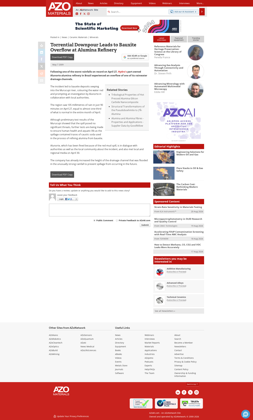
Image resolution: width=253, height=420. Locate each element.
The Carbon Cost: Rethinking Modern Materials (187, 187)
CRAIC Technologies (168, 225)
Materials (149, 346)
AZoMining (54, 354)
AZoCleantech (55, 342)
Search (177, 338)
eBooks (118, 354)
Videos (118, 358)
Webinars (149, 335)
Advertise (179, 354)
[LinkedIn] (41, 52)
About (177, 335)
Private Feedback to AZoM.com (134, 220)
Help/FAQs (150, 369)
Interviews (150, 338)
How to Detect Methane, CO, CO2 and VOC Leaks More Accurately (177, 246)
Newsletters (180, 346)
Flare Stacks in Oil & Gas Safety (189, 169)
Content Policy (181, 369)
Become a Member (183, 342)
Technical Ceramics (176, 297)
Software (119, 373)
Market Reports (152, 342)
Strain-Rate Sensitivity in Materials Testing (178, 207)
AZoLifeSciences (88, 350)
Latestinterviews (161, 39)
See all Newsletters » (165, 311)
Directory (118, 3)
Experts (148, 365)
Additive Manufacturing (179, 268)
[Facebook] (41, 59)
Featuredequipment (179, 39)
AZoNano (53, 335)
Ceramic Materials (78, 37)
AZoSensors (86, 335)
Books (118, 350)
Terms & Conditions (184, 358)
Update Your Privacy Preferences (72, 416)
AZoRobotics (55, 338)
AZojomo (149, 358)
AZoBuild (53, 350)
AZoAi (83, 342)
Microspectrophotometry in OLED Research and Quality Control (178, 220)
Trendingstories (196, 39)
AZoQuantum (87, 338)
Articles (118, 338)
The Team (149, 373)
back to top (191, 384)
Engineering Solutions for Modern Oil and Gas (190, 153)
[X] (41, 66)
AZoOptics (54, 346)
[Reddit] (41, 73)
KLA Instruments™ (168, 211)
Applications (151, 350)
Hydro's (122, 71)
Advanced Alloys (175, 282)
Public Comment (104, 220)
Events (118, 361)
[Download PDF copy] (41, 45)
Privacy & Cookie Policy (185, 361)
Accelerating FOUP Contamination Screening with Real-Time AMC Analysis (179, 233)
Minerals (94, 37)
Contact (178, 350)
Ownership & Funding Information (185, 374)
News (64, 37)
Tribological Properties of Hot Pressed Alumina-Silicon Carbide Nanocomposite (127, 98)
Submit (145, 225)
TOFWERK (164, 238)
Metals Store (121, 365)
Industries (150, 354)
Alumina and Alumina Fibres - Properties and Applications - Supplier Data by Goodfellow (127, 122)
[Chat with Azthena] (245, 414)
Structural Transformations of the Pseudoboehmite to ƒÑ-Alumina (128, 110)
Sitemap (178, 365)
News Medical (87, 346)
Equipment (120, 346)
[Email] (41, 80)
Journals (119, 369)
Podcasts (149, 361)
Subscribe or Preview (176, 271)
